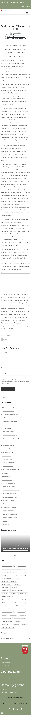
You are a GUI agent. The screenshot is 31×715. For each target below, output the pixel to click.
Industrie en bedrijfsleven (9, 438)
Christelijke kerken (8, 462)
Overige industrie (7, 445)
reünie (4, 605)
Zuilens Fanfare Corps (8, 627)
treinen (4, 615)
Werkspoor (6, 448)
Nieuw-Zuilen (6, 428)
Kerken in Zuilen (6, 456)
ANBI (21, 697)
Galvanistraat (5, 590)
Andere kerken (7, 459)
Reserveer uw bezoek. (7, 679)
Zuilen (24, 624)
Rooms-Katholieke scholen (10, 490)
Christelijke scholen (8, 483)
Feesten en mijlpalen (8, 411)
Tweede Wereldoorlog (9, 435)
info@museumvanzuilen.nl (9, 692)
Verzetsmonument (19, 618)
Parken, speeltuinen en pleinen (15, 38)
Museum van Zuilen (7, 596)
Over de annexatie (8, 431)
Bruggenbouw (24, 572)
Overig (4, 473)
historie (4, 593)
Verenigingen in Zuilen (8, 497)
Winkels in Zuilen (7, 452)
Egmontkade (5, 587)
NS (3, 602)
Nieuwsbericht (23, 599)
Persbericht (5, 476)
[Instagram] (13, 709)
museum (23, 593)
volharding (18, 621)
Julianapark (13, 593)
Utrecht (23, 615)
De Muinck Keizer (7, 584)
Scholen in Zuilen (7, 480)
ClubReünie (5, 575)
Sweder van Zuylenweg (8, 612)
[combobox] (15, 638)
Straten (5, 524)
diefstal (17, 584)
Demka (4, 442)
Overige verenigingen (9, 507)
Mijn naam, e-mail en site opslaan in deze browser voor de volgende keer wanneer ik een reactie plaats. (15, 381)
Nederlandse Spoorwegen (9, 599)
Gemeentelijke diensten (9, 414)
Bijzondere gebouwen (9, 517)
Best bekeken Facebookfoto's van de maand (13, 569)
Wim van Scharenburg (17, 35)
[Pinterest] (21, 709)
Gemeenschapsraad (17, 590)
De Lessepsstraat (6, 578)
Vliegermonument (7, 621)
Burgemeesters (7, 424)
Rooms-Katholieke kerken (10, 469)
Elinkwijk (15, 587)
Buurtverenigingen (8, 500)
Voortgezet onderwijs (9, 493)
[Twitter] (17, 709)
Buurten (5, 521)
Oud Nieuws (8, 335)
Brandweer (5, 572)
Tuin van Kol (13, 615)
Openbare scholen (8, 486)
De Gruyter (23, 575)
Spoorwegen (14, 605)
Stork (23, 605)
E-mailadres (4, 374)
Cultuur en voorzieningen (16, 37)
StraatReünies (17, 609)
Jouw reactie (4, 352)
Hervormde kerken (8, 466)
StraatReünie (6, 609)
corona (14, 575)
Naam (2, 367)
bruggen (14, 572)
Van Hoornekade (6, 618)
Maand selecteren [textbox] (7, 638)
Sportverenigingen (8, 510)
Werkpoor (5, 624)
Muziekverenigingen (8, 503)
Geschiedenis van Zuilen (9, 421)
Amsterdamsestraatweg (8, 566)
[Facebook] (9, 709)
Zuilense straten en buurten (10, 514)
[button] (14, 555)
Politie (22, 602)
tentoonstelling (22, 612)
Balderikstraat (22, 566)
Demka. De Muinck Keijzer (9, 581)
